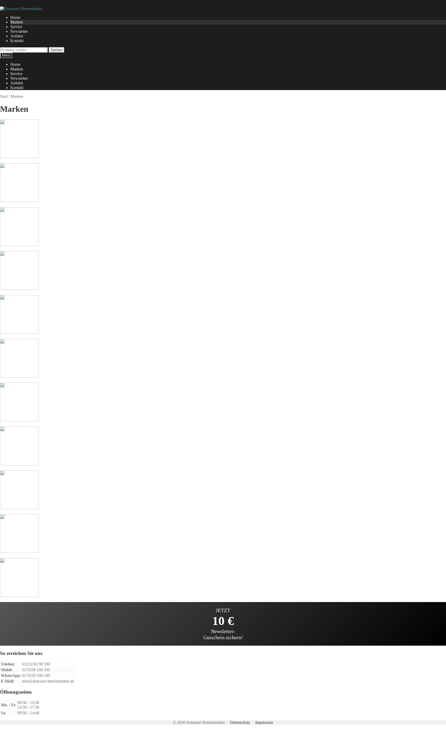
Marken (16, 22)
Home (15, 17)
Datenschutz (240, 722)
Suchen (56, 50)
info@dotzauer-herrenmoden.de (48, 681)
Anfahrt (16, 36)
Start (3, 96)
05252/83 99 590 (36, 664)
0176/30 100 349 (36, 670)
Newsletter (19, 31)
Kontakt (16, 40)
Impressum (264, 722)
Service (16, 27)
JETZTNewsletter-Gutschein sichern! (223, 623)
